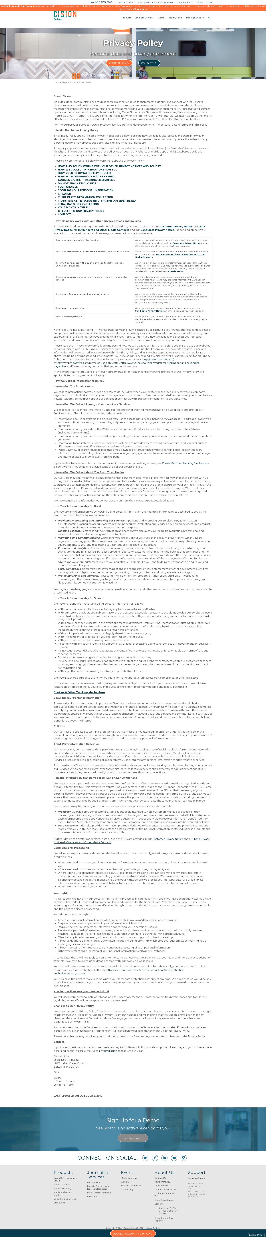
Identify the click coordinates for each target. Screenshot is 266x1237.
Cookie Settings (153, 1228)
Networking (127, 1189)
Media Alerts (93, 1182)
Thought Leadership (131, 1185)
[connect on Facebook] (155, 1158)
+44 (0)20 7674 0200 (101, 2)
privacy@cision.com (111, 1050)
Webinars (125, 1182)
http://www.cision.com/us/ (157, 359)
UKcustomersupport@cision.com (197, 1195)
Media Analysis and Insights (63, 1193)
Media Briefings (129, 1178)
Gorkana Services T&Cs (166, 1189)
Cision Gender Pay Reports (164, 1219)
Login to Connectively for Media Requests (98, 1187)
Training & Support (197, 1178)
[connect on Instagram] (183, 1158)
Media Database (62, 1184)
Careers (159, 1204)
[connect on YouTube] (174, 1158)
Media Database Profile (99, 1192)
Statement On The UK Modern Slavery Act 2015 (168, 1211)
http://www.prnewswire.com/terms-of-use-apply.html (86, 362)
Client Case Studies (164, 1200)
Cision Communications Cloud (65, 1179)
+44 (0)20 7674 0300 (197, 1191)
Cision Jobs (59, 1202)
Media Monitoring (62, 1188)
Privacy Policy (162, 1182)
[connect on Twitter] (145, 1158)
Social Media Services (65, 1199)
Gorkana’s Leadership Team (165, 1194)
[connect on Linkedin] (164, 1158)
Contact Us (160, 1178)
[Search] (209, 18)
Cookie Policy (161, 1185)
